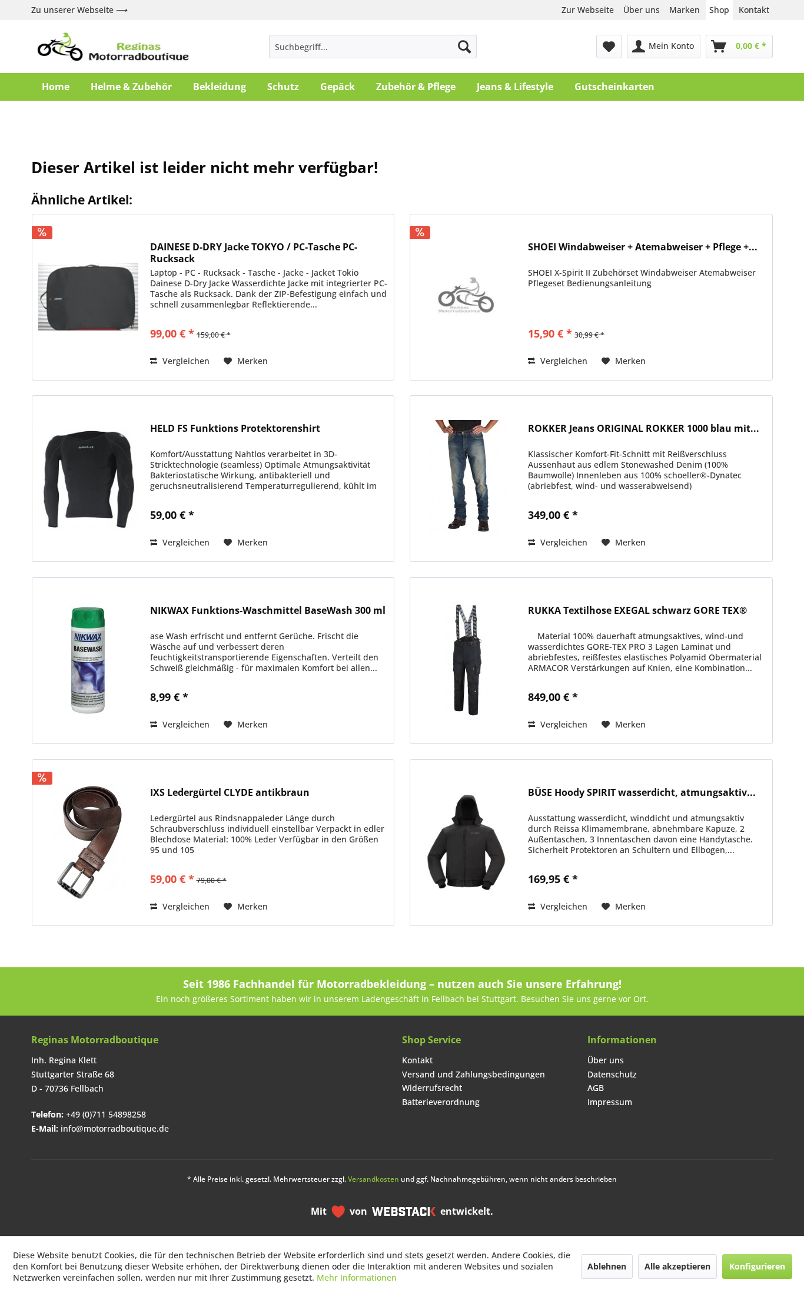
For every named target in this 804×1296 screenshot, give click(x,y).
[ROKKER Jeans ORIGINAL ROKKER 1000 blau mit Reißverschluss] (466, 479)
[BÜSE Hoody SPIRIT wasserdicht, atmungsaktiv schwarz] (466, 843)
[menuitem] (373, 46)
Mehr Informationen (357, 1277)
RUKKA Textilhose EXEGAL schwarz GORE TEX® (637, 610)
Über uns (641, 9)
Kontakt (754, 9)
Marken (684, 9)
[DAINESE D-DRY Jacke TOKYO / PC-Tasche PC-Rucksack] (88, 297)
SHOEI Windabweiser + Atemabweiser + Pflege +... (643, 247)
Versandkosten (373, 1179)
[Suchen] (464, 46)
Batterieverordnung (441, 1101)
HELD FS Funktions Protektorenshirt (235, 428)
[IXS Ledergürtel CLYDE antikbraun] (88, 843)
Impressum (609, 1101)
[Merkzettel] (609, 46)
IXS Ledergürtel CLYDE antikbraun (230, 792)
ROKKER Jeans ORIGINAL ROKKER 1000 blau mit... (643, 428)
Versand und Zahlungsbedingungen (473, 1074)
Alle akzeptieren (677, 1266)
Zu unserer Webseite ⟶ (79, 9)
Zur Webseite (588, 9)
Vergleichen (185, 360)
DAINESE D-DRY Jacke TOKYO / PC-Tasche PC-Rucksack (253, 253)
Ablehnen (606, 1266)
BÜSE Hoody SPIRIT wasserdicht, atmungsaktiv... (642, 792)
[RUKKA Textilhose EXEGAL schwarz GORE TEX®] (466, 661)
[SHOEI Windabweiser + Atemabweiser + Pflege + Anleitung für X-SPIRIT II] (466, 297)
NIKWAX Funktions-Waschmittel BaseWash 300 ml (268, 610)
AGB (595, 1087)
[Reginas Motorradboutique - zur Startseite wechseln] (113, 46)
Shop (719, 9)
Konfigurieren (757, 1266)
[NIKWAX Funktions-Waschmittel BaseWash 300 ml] (88, 661)
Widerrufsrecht (432, 1087)
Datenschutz (612, 1074)
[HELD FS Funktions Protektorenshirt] (88, 479)
